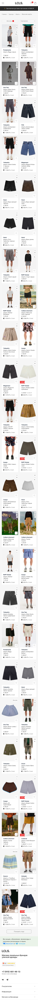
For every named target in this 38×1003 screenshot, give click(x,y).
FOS (22, 125)
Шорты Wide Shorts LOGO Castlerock (27, 615)
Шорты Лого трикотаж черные (9, 240)
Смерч (5, 499)
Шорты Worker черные (7, 577)
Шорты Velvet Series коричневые (27, 427)
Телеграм (21, 944)
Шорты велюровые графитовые (9, 127)
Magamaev (24, 162)
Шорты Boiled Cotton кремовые (27, 388)
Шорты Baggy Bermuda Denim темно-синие (26, 918)
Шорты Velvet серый (9, 277)
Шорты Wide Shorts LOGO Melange (9, 90)
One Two (6, 87)
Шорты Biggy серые (9, 52)
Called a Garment (26, 311)
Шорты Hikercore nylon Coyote (8, 540)
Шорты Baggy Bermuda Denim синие (8, 918)
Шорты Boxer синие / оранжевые (9, 727)
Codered (24, 838)
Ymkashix (24, 50)
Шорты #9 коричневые (7, 803)
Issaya (23, 348)
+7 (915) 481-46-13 (11, 971)
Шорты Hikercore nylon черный (26, 313)
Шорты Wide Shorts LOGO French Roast (27, 90)
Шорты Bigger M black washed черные (8, 389)
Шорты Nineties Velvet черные (8, 689)
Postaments (7, 50)
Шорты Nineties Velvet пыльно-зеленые (26, 728)
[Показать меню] (3, 3)
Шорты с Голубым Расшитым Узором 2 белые (9, 879)
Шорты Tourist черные (7, 841)
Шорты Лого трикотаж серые (26, 502)
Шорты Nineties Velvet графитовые (9, 615)
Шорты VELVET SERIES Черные (8, 427)
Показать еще (19, 931)
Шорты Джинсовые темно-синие (27, 127)
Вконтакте (10, 944)
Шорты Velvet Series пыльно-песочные (9, 351)
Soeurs (5, 876)
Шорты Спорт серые (27, 277)
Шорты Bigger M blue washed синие (27, 165)
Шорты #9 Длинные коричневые (9, 502)
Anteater (24, 876)
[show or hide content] (36, 986)
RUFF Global (25, 275)
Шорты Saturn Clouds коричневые (28, 351)
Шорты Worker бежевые (7, 313)
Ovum (23, 763)
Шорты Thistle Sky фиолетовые (27, 577)
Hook (5, 200)
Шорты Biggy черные (7, 652)
